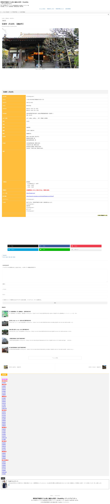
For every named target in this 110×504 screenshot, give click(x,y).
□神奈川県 (4, 408)
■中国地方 (4, 441)
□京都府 (4, 430)
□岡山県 (4, 446)
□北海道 (4, 382)
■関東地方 (4, 396)
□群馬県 (4, 401)
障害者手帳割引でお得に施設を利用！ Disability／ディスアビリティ (55, 498)
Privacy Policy (57, 495)
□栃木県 (4, 399)
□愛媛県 (4, 456)
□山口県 (4, 449)
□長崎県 (4, 465)
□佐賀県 (4, 463)
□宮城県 (4, 391)
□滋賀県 (4, 429)
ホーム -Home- (42, 8)
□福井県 (4, 417)
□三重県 (4, 439)
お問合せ (51, 495)
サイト (4, 294)
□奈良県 (4, 436)
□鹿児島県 (4, 472)
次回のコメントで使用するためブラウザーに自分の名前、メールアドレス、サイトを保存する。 (23, 299)
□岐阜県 (4, 422)
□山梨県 (4, 418)
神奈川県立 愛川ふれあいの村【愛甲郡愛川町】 (19, 329)
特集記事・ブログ (50, 8)
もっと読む (55, 357)
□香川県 (4, 455)
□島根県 (4, 444)
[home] (9, 485)
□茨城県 (4, 398)
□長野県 (4, 420)
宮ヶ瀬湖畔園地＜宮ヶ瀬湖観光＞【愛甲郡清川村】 (20, 311)
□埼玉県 (4, 403)
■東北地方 (4, 384)
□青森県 (4, 386)
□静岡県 (4, 424)
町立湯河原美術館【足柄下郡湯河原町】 (17, 347)
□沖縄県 (4, 473)
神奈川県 (4, 255)
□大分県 (4, 468)
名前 (4, 283)
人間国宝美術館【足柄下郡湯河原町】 (17, 338)
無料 (11, 257)
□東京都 (4, 406)
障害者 (14, 257)
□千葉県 (4, 405)
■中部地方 (4, 410)
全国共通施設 (68, 8)
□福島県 (4, 394)
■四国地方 (4, 451)
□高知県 (4, 458)
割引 (4, 257)
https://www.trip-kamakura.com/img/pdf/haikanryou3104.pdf (40, 196)
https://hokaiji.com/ (30, 193)
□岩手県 (4, 387)
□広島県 (4, 448)
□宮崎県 (4, 470)
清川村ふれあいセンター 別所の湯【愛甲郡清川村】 (20, 320)
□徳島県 (4, 453)
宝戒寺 (6, 257)
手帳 (9, 257)
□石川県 (4, 415)
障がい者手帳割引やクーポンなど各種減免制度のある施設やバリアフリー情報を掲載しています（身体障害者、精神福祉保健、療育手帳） (55, 500)
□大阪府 (4, 432)
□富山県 (4, 413)
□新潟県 (4, 412)
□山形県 (4, 393)
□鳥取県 (4, 442)
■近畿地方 (4, 427)
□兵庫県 (4, 434)
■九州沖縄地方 (5, 460)
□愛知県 (4, 425)
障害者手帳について (60, 8)
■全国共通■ (5, 379)
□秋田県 (4, 389)
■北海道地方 (5, 381)
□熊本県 (4, 467)
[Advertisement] (55, 80)
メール (4, 289)
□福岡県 (4, 461)
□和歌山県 (4, 437)
